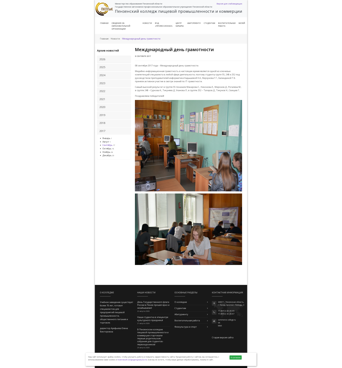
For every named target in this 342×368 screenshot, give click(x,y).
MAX (220, 325)
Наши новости (146, 292)
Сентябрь (107, 145)
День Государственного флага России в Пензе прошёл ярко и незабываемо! (153, 305)
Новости (147, 23)
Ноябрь (106, 152)
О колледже (180, 302)
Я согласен (235, 357)
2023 (102, 83)
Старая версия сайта (222, 337)
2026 (102, 59)
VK (219, 322)
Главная (104, 23)
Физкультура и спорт (185, 326)
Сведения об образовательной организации (121, 26)
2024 (102, 75)
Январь (106, 138)
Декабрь (107, 155)
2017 (102, 131)
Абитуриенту (194, 23)
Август (105, 141)
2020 (102, 107)
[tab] (114, 59)
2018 (102, 123)
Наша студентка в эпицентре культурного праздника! (152, 319)
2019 (102, 115)
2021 (102, 99)
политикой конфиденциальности (132, 359)
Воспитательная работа (227, 24)
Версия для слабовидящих (229, 3)
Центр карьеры (180, 24)
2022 (102, 91)
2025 (102, 67)
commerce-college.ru (227, 319)
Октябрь (106, 148)
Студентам (209, 23)
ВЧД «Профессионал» (164, 24)
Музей (242, 23)
